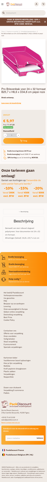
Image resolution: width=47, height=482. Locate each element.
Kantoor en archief (12, 31)
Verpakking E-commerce (14, 390)
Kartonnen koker (10, 358)
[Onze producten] (2, 4)
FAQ (5, 301)
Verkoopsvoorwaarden (13, 295)
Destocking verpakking (13, 314)
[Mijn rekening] (36, 4)
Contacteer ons (10, 330)
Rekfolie (7, 366)
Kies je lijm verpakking (13, 363)
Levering (7, 306)
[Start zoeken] (3, 12)
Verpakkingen (9, 374)
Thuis (3, 31)
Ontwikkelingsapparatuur (28, 31)
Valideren (40, 438)
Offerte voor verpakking (13, 333)
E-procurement (10, 344)
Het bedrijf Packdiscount (14, 292)
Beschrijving (24, 211)
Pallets (6, 393)
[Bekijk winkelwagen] (43, 4)
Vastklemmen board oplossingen (17, 360)
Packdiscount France (15, 450)
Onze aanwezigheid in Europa (16, 309)
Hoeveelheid (8, 131)
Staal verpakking (10, 341)
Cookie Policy (9, 320)
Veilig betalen (9, 339)
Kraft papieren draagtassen (15, 368)
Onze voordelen (10, 336)
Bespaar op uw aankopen (14, 303)
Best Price (8, 317)
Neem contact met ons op (10, 422)
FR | (28, 455)
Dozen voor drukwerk (12, 387)
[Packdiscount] (14, 4)
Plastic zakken (9, 371)
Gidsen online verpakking (14, 312)
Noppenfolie (9, 377)
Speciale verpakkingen (13, 347)
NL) (31, 455)
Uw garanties (9, 298)
